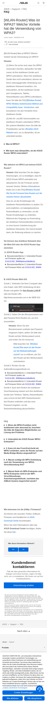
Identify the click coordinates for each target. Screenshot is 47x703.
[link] (23, 3)
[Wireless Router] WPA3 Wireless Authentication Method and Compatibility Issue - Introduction (24, 103)
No (23, 549)
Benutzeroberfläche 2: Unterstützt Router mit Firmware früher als (23, 265)
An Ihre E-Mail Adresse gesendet (19, 42)
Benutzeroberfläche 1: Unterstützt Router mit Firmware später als (23, 258)
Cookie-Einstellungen (23, 692)
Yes (13, 549)
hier (14, 532)
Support (16, 9)
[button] (3, 3)
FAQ (25, 9)
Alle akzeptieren (34, 698)
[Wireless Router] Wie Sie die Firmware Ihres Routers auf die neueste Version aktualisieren (24, 193)
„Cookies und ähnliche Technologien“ (14, 688)
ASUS (6, 9)
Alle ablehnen (13, 698)
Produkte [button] (5, 647)
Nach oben (22, 631)
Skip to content (1, 7)
